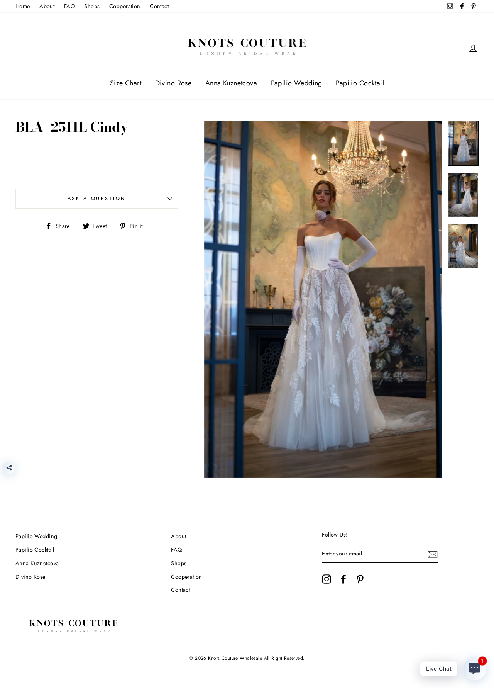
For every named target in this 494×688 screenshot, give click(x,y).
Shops (92, 6)
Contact (159, 6)
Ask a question (97, 198)
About (46, 6)
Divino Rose (173, 83)
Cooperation (124, 6)
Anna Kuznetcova (231, 83)
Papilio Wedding (296, 83)
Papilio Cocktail (360, 83)
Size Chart (125, 83)
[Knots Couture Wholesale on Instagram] (326, 579)
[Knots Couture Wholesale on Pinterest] (360, 579)
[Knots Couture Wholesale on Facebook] (343, 579)
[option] (323, 299)
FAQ (69, 6)
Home (22, 6)
